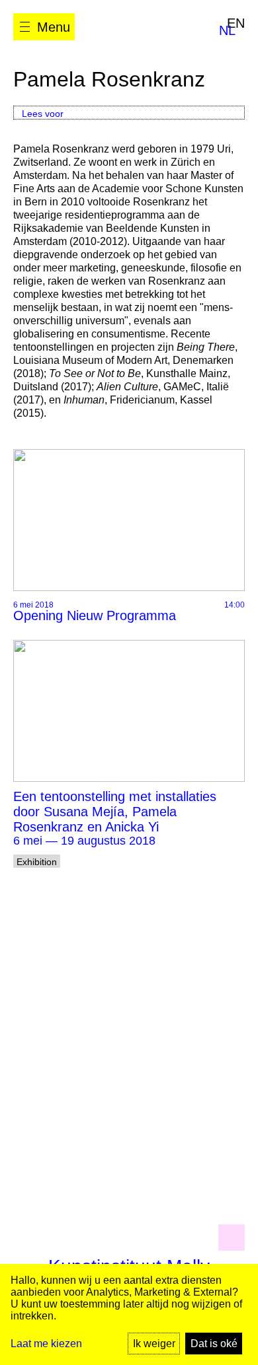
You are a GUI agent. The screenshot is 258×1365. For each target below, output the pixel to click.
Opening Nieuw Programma (94, 615)
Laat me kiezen (46, 1343)
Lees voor (43, 113)
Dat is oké (214, 1343)
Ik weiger (154, 1343)
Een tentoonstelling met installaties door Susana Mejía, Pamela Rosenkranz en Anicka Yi (114, 811)
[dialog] (129, 1314)
